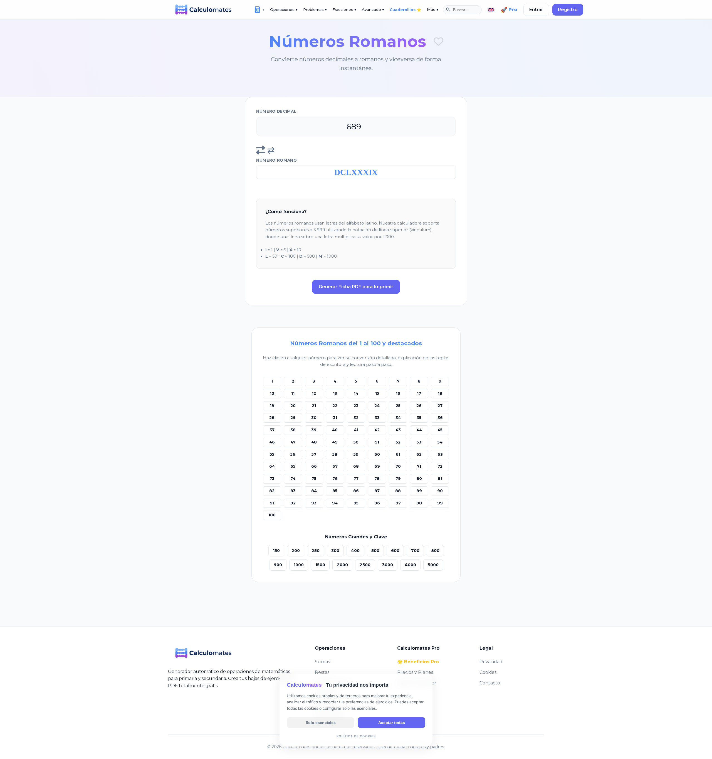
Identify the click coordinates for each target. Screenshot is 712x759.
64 (272, 466)
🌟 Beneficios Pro (418, 661)
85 (334, 491)
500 (375, 550)
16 (398, 393)
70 (398, 466)
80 (419, 478)
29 (293, 417)
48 (314, 442)
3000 (387, 564)
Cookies (487, 672)
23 (356, 405)
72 (439, 466)
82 (272, 491)
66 (314, 466)
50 (356, 442)
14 (356, 393)
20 (293, 405)
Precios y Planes (415, 672)
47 (292, 442)
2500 (365, 564)
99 (440, 503)
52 (398, 442)
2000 (342, 564)
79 (398, 478)
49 (335, 442)
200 (295, 550)
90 (440, 491)
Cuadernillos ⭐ (405, 10)
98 (419, 503)
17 (419, 393)
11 (293, 393)
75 (314, 478)
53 (419, 442)
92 (293, 503)
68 (356, 466)
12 (314, 393)
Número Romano (276, 160)
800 (435, 550)
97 (398, 503)
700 (415, 550)
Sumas (322, 661)
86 (356, 491)
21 (314, 405)
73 (272, 478)
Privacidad (491, 661)
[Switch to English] (491, 10)
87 (377, 491)
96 (377, 503)
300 (335, 550)
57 (314, 454)
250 (316, 550)
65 (292, 466)
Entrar (536, 9)
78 (377, 478)
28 (272, 417)
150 (276, 550)
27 (439, 405)
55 (272, 454)
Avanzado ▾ (373, 9)
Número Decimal (276, 111)
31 (335, 417)
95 (356, 503)
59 (356, 454)
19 (272, 405)
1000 (299, 564)
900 (278, 564)
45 (439, 430)
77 (356, 478)
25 (398, 405)
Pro (509, 9)
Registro (568, 9)
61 (398, 454)
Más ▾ (432, 9)
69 (377, 466)
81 (440, 478)
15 (377, 393)
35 (419, 417)
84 (314, 491)
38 (293, 430)
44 (419, 430)
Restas (322, 672)
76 (335, 478)
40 (335, 430)
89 (419, 491)
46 (272, 442)
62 (419, 454)
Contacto (489, 683)
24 (377, 405)
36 (440, 417)
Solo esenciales (321, 722)
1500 (320, 564)
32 (356, 417)
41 (356, 430)
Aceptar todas (391, 722)
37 (272, 430)
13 (335, 393)
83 (293, 491)
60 (377, 454)
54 (439, 442)
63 (440, 454)
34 (398, 417)
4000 (410, 564)
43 (398, 430)
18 (440, 393)
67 (335, 466)
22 (334, 405)
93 (314, 503)
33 (377, 417)
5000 (433, 564)
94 (335, 503)
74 (292, 478)
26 (419, 405)
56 (292, 454)
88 (398, 491)
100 (272, 515)
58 (334, 454)
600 (395, 550)
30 (314, 417)
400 (355, 550)
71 (419, 466)
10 (272, 393)
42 (377, 430)
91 (272, 503)
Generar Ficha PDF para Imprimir (356, 286)
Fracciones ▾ (344, 9)
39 (314, 430)
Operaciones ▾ (284, 9)
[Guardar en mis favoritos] (438, 41)
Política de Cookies (356, 736)
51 (377, 442)
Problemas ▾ (315, 9)
